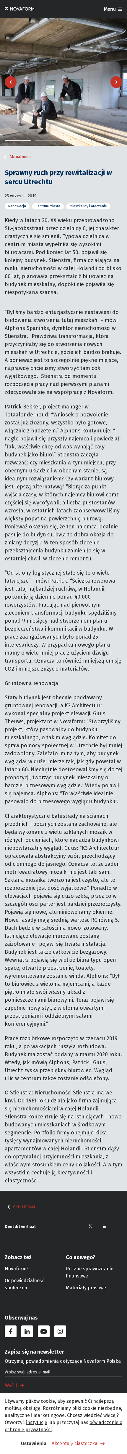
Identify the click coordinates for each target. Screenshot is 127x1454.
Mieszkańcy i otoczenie (88, 206)
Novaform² (16, 1269)
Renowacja (17, 206)
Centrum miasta (47, 206)
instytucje (36, 1422)
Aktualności (20, 156)
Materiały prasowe (86, 1288)
